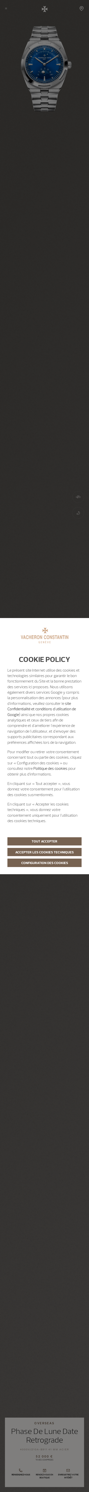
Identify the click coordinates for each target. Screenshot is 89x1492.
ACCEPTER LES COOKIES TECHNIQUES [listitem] (44, 852)
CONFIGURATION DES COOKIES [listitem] (44, 863)
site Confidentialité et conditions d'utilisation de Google (41, 709)
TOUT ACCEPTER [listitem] (44, 841)
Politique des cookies (50, 768)
